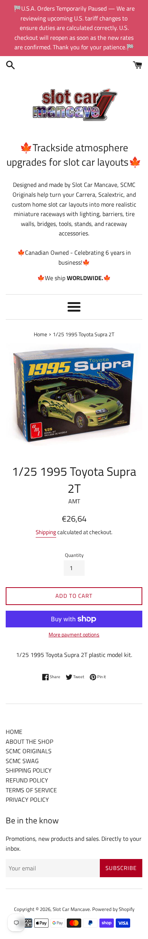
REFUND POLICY (27, 780)
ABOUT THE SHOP (29, 741)
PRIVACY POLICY (27, 799)
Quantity (74, 555)
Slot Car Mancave (71, 909)
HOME (14, 731)
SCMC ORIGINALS (29, 751)
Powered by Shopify (113, 909)
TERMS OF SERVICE (31, 790)
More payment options (74, 634)
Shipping (46, 532)
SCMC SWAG (22, 760)
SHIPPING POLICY (29, 770)
